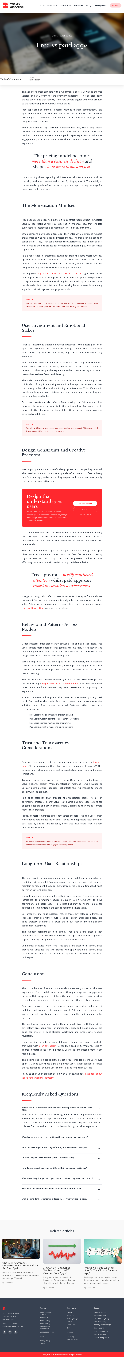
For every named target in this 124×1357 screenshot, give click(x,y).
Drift (68, 1328)
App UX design (45, 1320)
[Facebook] (16, 1332)
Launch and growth (101, 1337)
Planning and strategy (102, 1325)
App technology (100, 1322)
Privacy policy (45, 1340)
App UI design (45, 1324)
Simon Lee (9, 1282)
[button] (52, 5)
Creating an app (100, 1312)
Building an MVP (100, 1315)
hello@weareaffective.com (13, 1326)
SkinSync (70, 1322)
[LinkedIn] (4, 1332)
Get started (85, 509)
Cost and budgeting (101, 1318)
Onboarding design (101, 1331)
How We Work (72, 1340)
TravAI (69, 1312)
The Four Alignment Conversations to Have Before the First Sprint (20, 1266)
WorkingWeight (72, 1318)
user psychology (47, 1045)
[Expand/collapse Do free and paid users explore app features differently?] (99, 1159)
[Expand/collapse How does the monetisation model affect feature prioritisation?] (99, 1189)
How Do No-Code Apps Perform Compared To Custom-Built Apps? (56, 1270)
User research (99, 1328)
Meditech (70, 1315)
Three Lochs (71, 1325)
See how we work (85, 503)
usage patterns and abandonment (60, 683)
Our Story (70, 1337)
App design (44, 1317)
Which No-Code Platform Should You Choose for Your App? (100, 1270)
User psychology (100, 1334)
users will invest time (33, 608)
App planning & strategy (46, 1313)
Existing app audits (47, 1332)
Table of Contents (9, 79)
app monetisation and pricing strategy (59, 273)
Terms (42, 1344)
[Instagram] (10, 1332)
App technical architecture (45, 1328)
